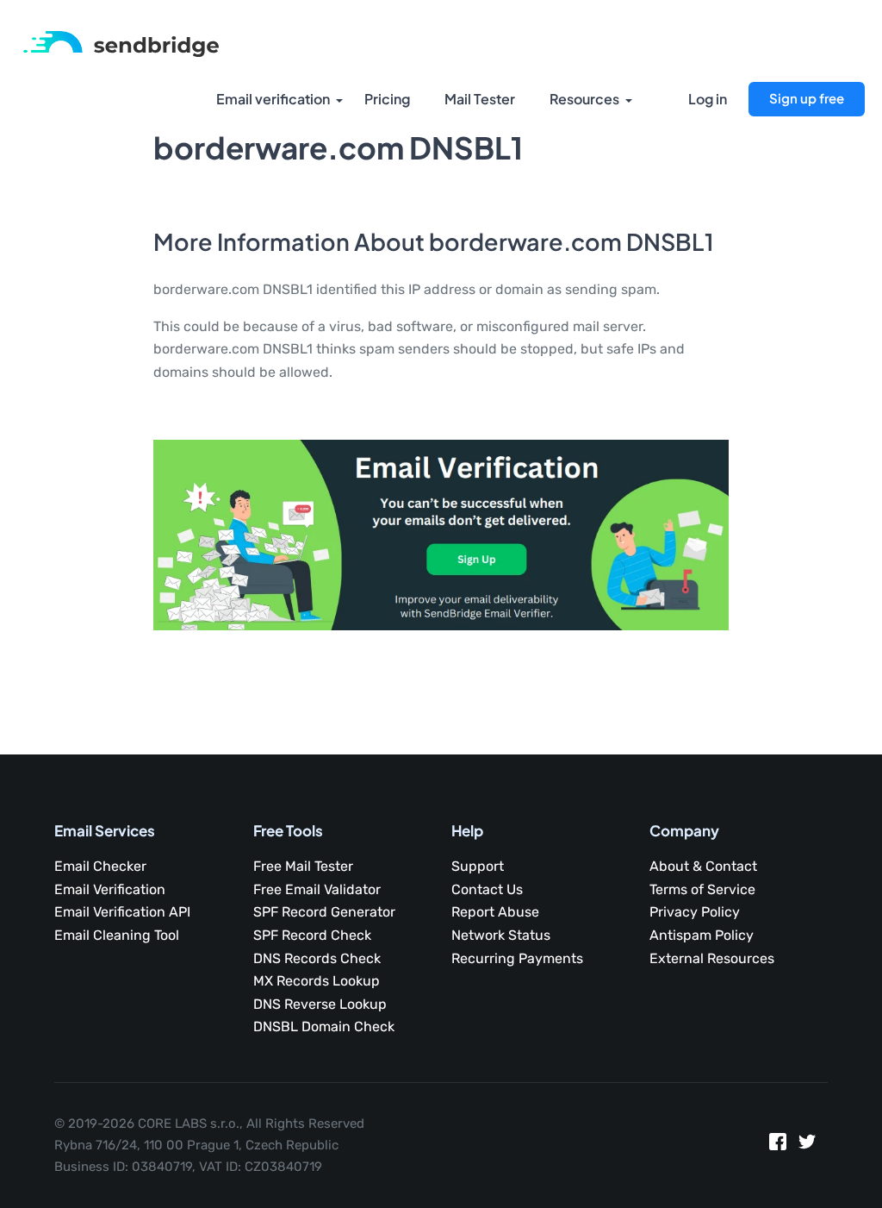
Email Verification (109, 889)
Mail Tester (479, 99)
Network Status (500, 935)
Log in (707, 99)
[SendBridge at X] (807, 1145)
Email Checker (100, 866)
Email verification (273, 99)
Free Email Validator (317, 889)
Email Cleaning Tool (116, 935)
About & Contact (703, 866)
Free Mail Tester (303, 866)
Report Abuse (495, 912)
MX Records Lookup (316, 981)
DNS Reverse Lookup (320, 1004)
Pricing (387, 99)
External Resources (711, 958)
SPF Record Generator (324, 912)
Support (477, 866)
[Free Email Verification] (440, 533)
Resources (584, 99)
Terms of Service (702, 889)
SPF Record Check (312, 935)
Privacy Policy (694, 912)
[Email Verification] (121, 43)
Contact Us (487, 889)
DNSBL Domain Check (323, 1026)
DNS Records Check (317, 958)
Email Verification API (122, 912)
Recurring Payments (517, 958)
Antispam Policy (701, 935)
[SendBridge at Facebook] (777, 1145)
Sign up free (806, 98)
